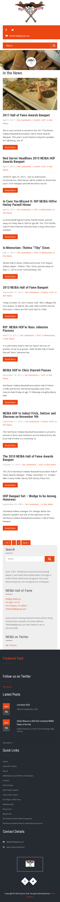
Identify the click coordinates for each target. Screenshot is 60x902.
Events (36, 120)
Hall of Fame (8, 785)
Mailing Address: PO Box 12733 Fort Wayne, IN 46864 (16, 602)
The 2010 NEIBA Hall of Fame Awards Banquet (28, 458)
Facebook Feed (13, 658)
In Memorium (45, 209)
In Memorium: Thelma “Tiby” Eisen (26, 248)
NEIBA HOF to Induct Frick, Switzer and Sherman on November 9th (29, 415)
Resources (7, 809)
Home (5, 761)
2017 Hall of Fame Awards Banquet (26, 115)
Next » (26, 542)
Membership (8, 804)
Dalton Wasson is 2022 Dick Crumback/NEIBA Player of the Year (35, 723)
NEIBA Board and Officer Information (18, 775)
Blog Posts (7, 814)
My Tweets (11, 645)
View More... (8, 742)
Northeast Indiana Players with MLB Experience (23, 823)
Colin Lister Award (10, 794)
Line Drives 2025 (23, 705)
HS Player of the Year (12, 799)
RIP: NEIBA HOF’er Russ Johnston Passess (25, 328)
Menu (9, 45)
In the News (9, 338)
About (5, 771)
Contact (6, 780)
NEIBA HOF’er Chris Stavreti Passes (27, 370)
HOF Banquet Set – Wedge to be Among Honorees (29, 497)
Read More (10, 147)
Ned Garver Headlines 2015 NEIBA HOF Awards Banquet (29, 160)
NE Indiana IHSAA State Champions (17, 818)
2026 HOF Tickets (10, 766)
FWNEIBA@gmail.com (19, 35)
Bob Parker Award (10, 790)
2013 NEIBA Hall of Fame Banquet (25, 287)
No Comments (24, 120)
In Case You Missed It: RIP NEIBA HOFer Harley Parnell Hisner (30, 203)
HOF (43, 120)
